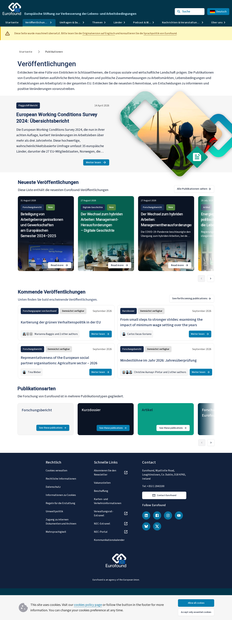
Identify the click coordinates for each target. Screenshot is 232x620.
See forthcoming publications (189, 298)
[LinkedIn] (146, 515)
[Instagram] (168, 515)
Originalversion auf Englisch (98, 33)
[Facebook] (157, 515)
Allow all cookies (196, 603)
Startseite (12, 22)
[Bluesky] (146, 526)
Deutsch (221, 11)
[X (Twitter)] (157, 526)
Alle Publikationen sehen (192, 189)
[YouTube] (179, 515)
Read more (61, 265)
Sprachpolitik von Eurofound (160, 33)
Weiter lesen (97, 163)
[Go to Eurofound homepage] (12, 9)
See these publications (51, 428)
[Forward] (210, 278)
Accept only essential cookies (196, 612)
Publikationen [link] (54, 52)
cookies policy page (88, 604)
